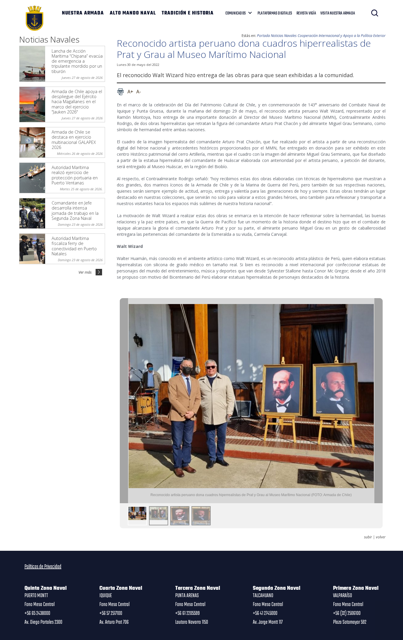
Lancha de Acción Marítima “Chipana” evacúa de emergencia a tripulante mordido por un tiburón (77, 61)
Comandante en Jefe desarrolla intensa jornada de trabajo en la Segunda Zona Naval (75, 210)
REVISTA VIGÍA (306, 13)
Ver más (85, 272)
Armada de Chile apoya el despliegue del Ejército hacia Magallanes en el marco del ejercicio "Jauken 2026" (77, 102)
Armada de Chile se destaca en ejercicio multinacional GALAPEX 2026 (74, 139)
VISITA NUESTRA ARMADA (337, 13)
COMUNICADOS (235, 13)
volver (381, 537)
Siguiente (378, 400)
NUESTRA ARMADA (83, 13)
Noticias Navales (283, 35)
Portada (263, 35)
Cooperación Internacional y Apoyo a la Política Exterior (342, 35)
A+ (130, 91)
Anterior (124, 400)
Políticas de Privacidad (42, 566)
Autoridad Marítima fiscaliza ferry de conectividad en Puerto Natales (74, 245)
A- (138, 91)
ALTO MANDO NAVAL (133, 13)
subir (368, 537)
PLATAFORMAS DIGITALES (275, 13)
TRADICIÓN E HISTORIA (188, 13)
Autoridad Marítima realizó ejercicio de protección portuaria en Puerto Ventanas (75, 175)
